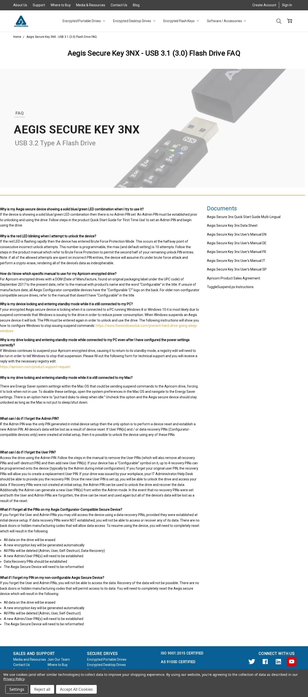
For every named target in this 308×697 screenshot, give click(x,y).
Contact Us (119, 5)
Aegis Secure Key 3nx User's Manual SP (237, 269)
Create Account (264, 5)
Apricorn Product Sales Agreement (233, 278)
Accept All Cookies (76, 689)
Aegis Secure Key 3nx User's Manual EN (236, 234)
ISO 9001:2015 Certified (182, 653)
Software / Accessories (225, 21)
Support (39, 5)
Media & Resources (90, 5)
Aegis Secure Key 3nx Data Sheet (232, 225)
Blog (136, 5)
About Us (20, 5)
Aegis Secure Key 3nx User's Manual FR (236, 252)
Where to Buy (61, 5)
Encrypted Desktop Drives (132, 21)
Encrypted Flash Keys (179, 21)
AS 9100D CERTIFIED (178, 662)
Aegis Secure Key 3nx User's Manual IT (236, 261)
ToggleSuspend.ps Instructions (230, 287)
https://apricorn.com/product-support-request (35, 367)
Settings (16, 689)
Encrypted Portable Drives (82, 21)
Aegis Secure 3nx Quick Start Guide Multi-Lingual (244, 217)
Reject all (42, 689)
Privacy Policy (13, 679)
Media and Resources (29, 659)
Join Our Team (58, 659)
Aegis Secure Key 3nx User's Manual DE (236, 243)
